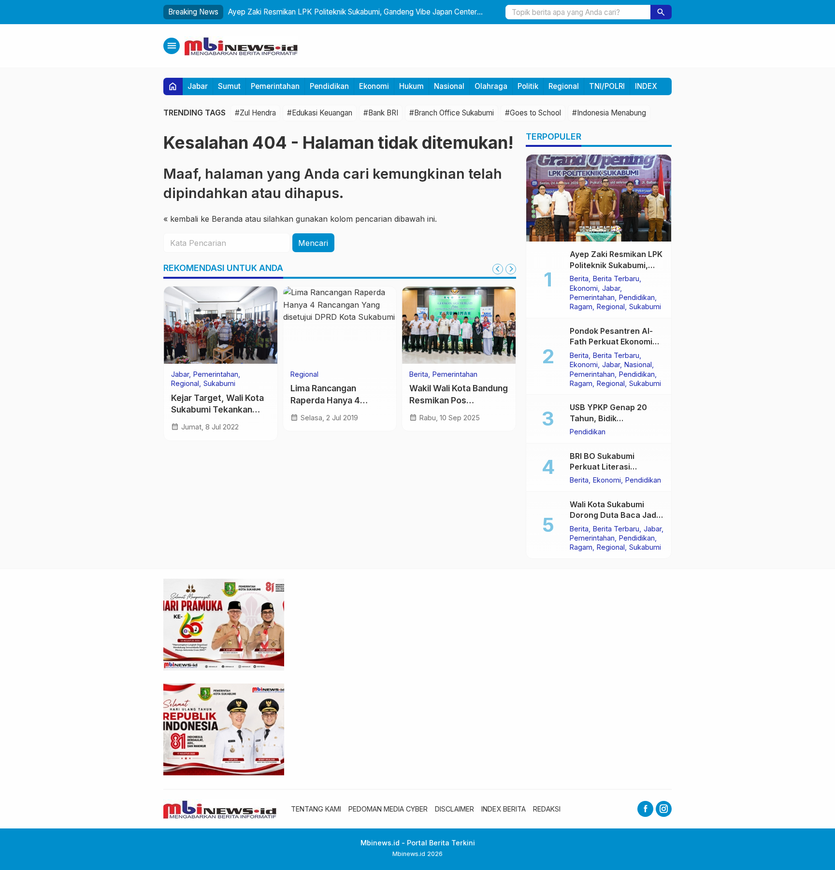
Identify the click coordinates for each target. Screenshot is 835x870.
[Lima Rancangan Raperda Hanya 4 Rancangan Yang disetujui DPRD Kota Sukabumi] (340, 325)
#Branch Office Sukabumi (451, 112)
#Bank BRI (380, 112)
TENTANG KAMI (316, 809)
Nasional (449, 86)
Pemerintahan (275, 86)
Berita (418, 374)
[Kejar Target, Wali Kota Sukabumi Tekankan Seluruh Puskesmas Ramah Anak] (220, 325)
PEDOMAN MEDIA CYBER (388, 809)
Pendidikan (329, 86)
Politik (528, 86)
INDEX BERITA (503, 809)
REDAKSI (547, 809)
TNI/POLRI (607, 86)
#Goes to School (533, 112)
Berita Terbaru (616, 278)
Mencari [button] (313, 243)
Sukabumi (219, 383)
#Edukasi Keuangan (319, 112)
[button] (661, 12)
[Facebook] (645, 809)
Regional (563, 86)
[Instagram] (664, 809)
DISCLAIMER (454, 809)
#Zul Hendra (255, 112)
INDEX (646, 86)
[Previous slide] (497, 269)
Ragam (581, 306)
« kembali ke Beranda (203, 219)
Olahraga (491, 86)
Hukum (411, 86)
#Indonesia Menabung (609, 112)
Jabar (197, 86)
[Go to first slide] (510, 269)
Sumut (229, 86)
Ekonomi (374, 86)
